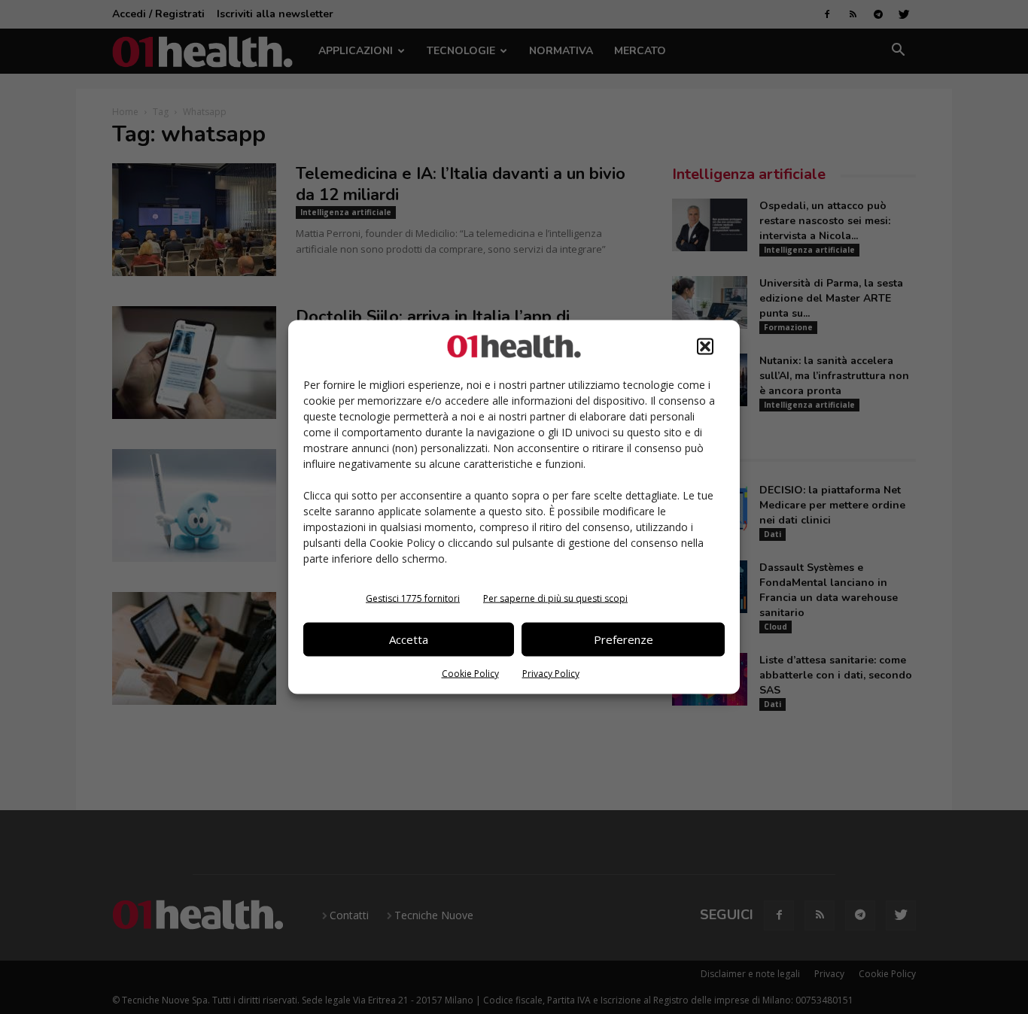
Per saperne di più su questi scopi (555, 597)
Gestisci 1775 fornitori (413, 597)
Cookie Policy (470, 672)
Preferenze (623, 639)
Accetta (408, 639)
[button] (705, 346)
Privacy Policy (550, 672)
